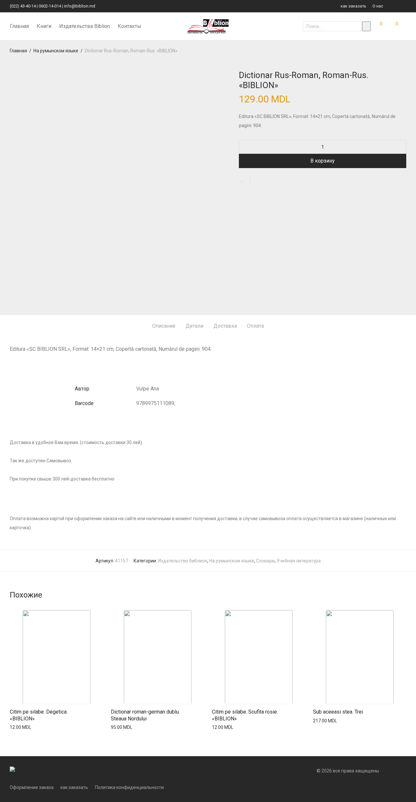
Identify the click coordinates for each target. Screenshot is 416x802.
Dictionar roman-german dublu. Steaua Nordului (145, 715)
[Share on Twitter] (267, 180)
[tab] (164, 326)
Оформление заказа (32, 787)
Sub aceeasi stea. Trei (338, 712)
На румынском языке (55, 50)
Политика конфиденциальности (129, 787)
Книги (44, 26)
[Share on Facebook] (257, 180)
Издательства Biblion (84, 26)
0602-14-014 (50, 6)
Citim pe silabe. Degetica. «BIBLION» (39, 715)
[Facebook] (396, 6)
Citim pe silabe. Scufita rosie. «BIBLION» (245, 715)
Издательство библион (182, 560)
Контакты (129, 26)
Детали (194, 326)
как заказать (353, 6)
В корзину (322, 161)
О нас (377, 6)
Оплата (255, 326)
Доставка (225, 326)
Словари (265, 560)
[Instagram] (404, 6)
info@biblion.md (79, 6)
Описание (164, 326)
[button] (366, 26)
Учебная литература (299, 560)
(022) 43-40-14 (23, 6)
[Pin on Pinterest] (276, 180)
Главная (19, 26)
